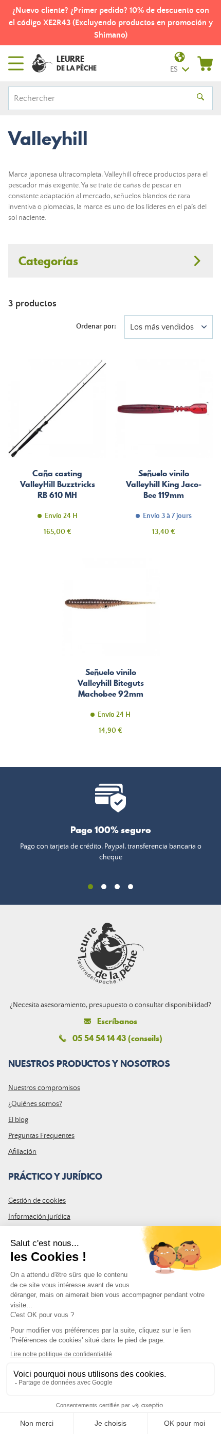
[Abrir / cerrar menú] (16, 63)
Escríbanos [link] (117, 1021)
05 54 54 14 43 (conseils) (117, 1038)
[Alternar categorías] (110, 260)
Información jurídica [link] (39, 1217)
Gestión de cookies (37, 1201)
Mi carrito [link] (205, 63)
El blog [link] (18, 1120)
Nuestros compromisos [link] (44, 1088)
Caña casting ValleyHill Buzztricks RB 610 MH (57, 453)
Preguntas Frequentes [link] (41, 1136)
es (174, 69)
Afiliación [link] (22, 1152)
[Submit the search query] (200, 98)
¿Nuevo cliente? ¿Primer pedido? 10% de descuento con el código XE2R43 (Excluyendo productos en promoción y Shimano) (111, 23)
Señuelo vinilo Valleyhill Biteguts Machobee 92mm (111, 652)
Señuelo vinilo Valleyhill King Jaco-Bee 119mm (164, 453)
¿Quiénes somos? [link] (35, 1104)
